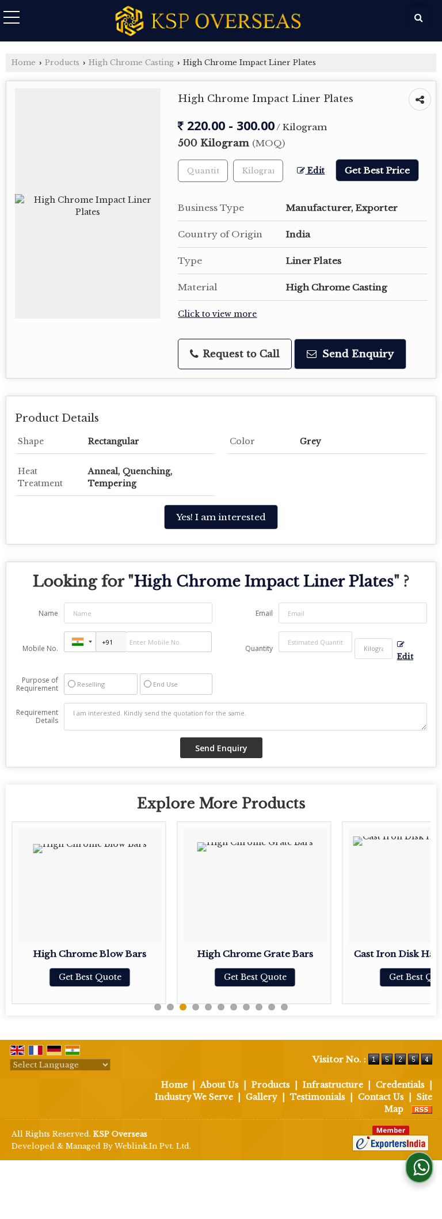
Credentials (400, 1085)
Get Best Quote (90, 977)
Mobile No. (40, 648)
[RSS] (421, 1109)
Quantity (259, 648)
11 (284, 1007)
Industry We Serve (194, 1097)
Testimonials (317, 1097)
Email (264, 613)
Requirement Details (37, 717)
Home (24, 62)
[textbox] (258, 171)
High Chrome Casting (131, 62)
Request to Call (240, 354)
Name (48, 613)
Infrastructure (333, 1085)
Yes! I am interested (221, 517)
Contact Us (381, 1097)
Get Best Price (377, 170)
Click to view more (217, 314)
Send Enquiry (356, 354)
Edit (315, 171)
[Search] (418, 17)
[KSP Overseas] (208, 22)
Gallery (261, 1097)
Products (62, 62)
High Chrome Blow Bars (89, 953)
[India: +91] (80, 641)
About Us (219, 1085)
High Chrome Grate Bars (255, 953)
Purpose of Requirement (37, 684)
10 (271, 1007)
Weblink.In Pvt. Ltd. (153, 1146)
